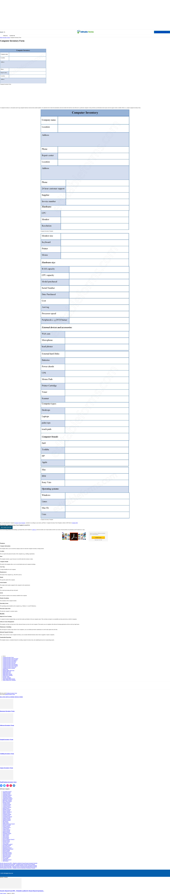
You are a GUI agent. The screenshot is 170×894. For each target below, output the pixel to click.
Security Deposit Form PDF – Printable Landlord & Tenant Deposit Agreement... (22, 890)
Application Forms (7, 795)
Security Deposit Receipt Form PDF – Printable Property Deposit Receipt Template (17, 864)
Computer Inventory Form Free (9, 662)
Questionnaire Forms (7, 844)
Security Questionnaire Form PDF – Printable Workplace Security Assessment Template (18, 865)
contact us (34, 529)
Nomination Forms (7, 833)
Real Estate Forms (7, 845)
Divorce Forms (6, 810)
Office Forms (6, 835)
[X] (7, 687)
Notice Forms (6, 834)
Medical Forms (6, 832)
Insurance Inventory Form (7, 711)
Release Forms (6, 850)
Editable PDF (75, 522)
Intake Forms (6, 822)
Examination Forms (7, 816)
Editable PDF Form (7, 671)
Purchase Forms (6, 841)
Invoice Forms (6, 826)
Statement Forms (7, 856)
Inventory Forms (6, 37)
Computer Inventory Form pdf (9, 663)
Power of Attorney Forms (8, 839)
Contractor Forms (7, 807)
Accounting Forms (7, 791)
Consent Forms (6, 805)
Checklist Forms (6, 803)
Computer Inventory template (9, 668)
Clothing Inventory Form (11, 693)
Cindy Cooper (3, 893)
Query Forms (6, 843)
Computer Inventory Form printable (10, 664)
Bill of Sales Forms (7, 801)
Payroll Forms (6, 838)
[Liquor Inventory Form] (6, 765)
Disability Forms (7, 809)
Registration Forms (7, 847)
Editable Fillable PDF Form (8, 670)
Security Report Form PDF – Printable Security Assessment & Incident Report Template (18, 866)
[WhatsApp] (16, 687)
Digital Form (5, 669)
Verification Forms (7, 859)
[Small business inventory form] (6, 779)
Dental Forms (6, 808)
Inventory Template (7, 677)
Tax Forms (5, 858)
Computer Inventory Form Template (10, 665)
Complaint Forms (7, 804)
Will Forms (5, 860)
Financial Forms (6, 820)
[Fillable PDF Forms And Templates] (85, 32)
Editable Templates (7, 811)
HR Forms (5, 821)
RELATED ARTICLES (5, 696)
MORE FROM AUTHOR (17, 696)
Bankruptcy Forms (7, 799)
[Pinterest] (12, 687)
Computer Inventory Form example (10, 659)
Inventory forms (6, 676)
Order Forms (6, 837)
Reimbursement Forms (8, 849)
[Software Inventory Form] (6, 722)
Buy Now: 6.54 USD (6, 527)
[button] (3, 32)
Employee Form (6, 813)
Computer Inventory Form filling (9, 661)
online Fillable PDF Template (9, 678)
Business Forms (6, 802)
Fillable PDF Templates (8, 675)
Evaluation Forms (7, 814)
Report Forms (6, 851)
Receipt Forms (6, 846)
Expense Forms (6, 817)
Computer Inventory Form (8, 657)
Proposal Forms (6, 840)
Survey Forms (6, 857)
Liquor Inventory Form (6, 768)
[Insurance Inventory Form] (6, 708)
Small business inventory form (8, 782)
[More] (29, 44)
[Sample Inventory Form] (6, 736)
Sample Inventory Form (10, 694)
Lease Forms (6, 828)
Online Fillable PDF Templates (9, 680)
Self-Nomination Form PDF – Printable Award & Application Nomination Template (17, 867)
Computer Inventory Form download (10, 658)
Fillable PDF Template (7, 674)
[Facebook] (2, 687)
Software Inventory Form (7, 725)
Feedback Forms (7, 819)
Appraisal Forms (7, 796)
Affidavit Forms (6, 792)
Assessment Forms (7, 797)
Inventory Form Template (19, 522)
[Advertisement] (21, 96)
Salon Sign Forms (7, 854)
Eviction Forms (6, 815)
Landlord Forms (6, 827)
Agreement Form (6, 794)
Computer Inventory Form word (9, 666)
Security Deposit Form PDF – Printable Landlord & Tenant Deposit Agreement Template (18, 863)
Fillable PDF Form (7, 672)
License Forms (6, 831)
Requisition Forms (7, 852)
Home (1, 37)
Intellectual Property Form (9, 823)
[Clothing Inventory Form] (6, 751)
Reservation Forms (7, 853)
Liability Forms (6, 829)
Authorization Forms (7, 798)
